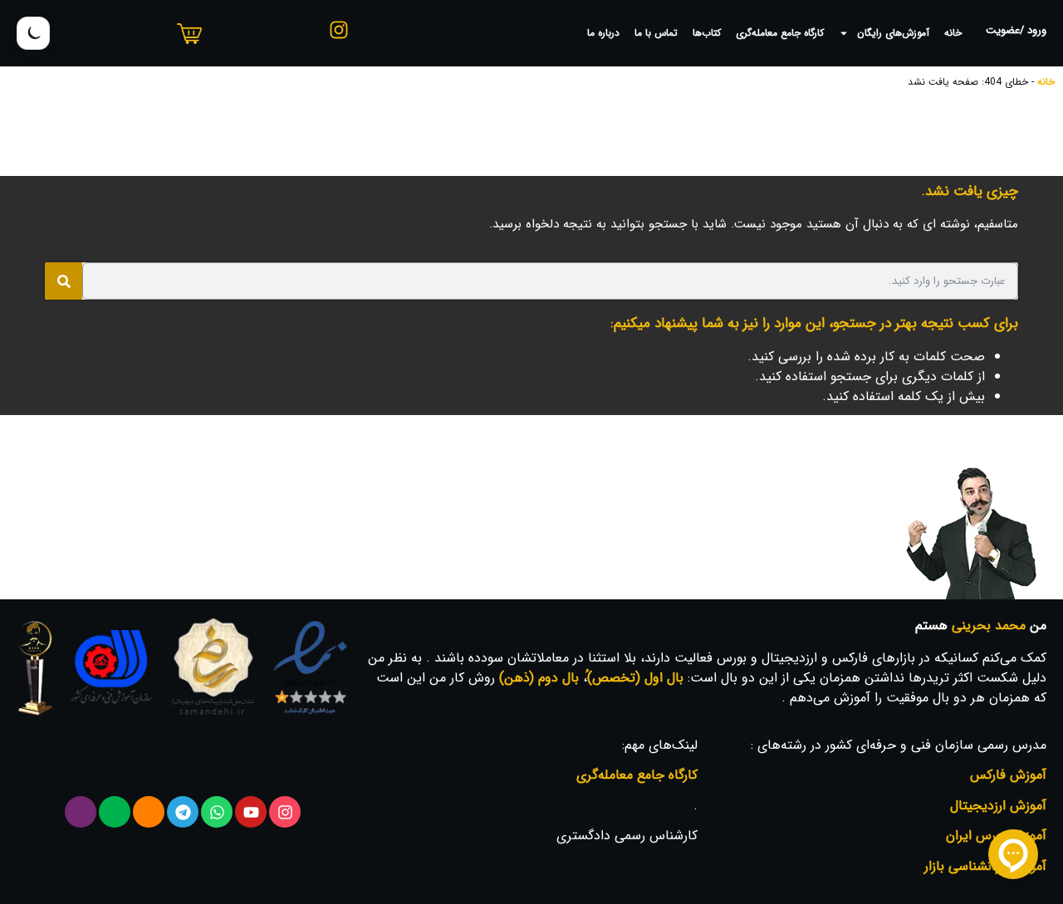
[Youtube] (251, 812)
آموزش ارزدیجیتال (998, 805)
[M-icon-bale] (114, 812)
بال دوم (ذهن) (539, 677)
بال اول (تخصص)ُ (635, 677)
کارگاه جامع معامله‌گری (780, 33)
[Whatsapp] (217, 812)
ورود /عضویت (1016, 30)
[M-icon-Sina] (80, 812)
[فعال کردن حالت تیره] (33, 33)
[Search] (63, 281)
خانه (953, 33)
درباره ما (603, 33)
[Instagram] (285, 812)
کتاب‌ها (707, 33)
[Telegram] (182, 812)
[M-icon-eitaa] (148, 812)
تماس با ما (656, 33)
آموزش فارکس (1008, 775)
